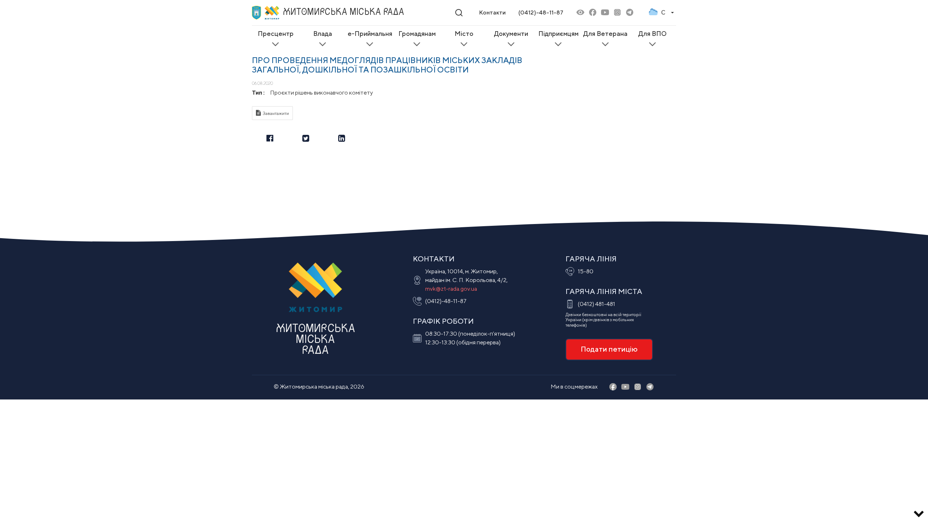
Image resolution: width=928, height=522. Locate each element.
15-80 (585, 271)
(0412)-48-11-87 (540, 12)
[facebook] (592, 13)
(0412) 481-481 (596, 304)
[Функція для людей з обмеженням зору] (580, 13)
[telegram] (629, 13)
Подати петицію (609, 349)
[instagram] (617, 13)
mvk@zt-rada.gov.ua (451, 288)
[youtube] (605, 13)
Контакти (492, 12)
